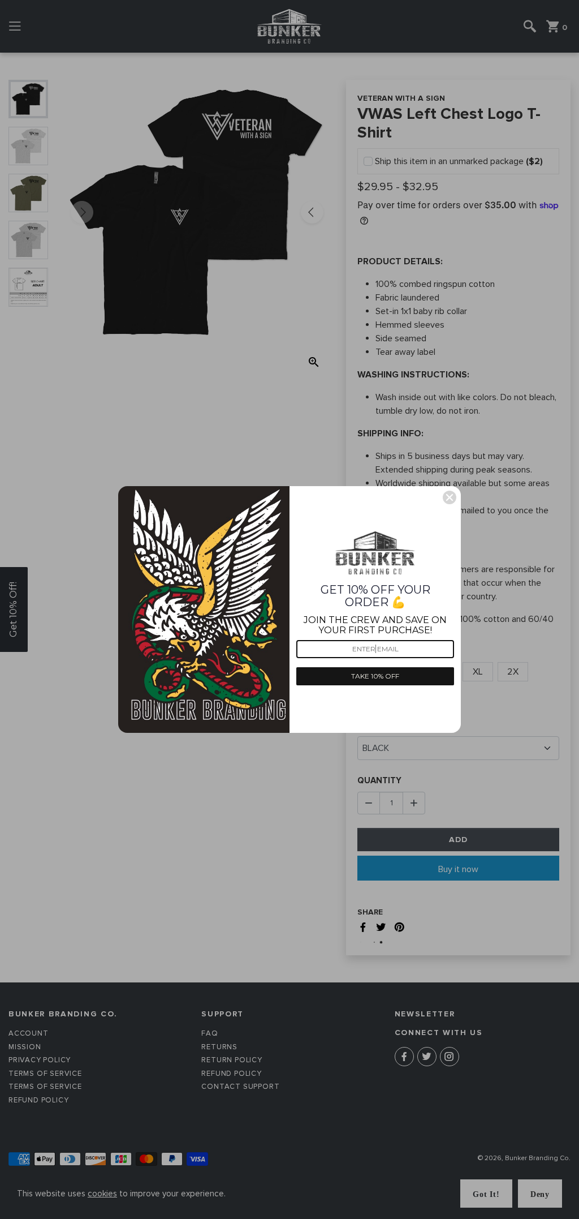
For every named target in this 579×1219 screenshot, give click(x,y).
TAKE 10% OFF (375, 676)
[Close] (449, 497)
